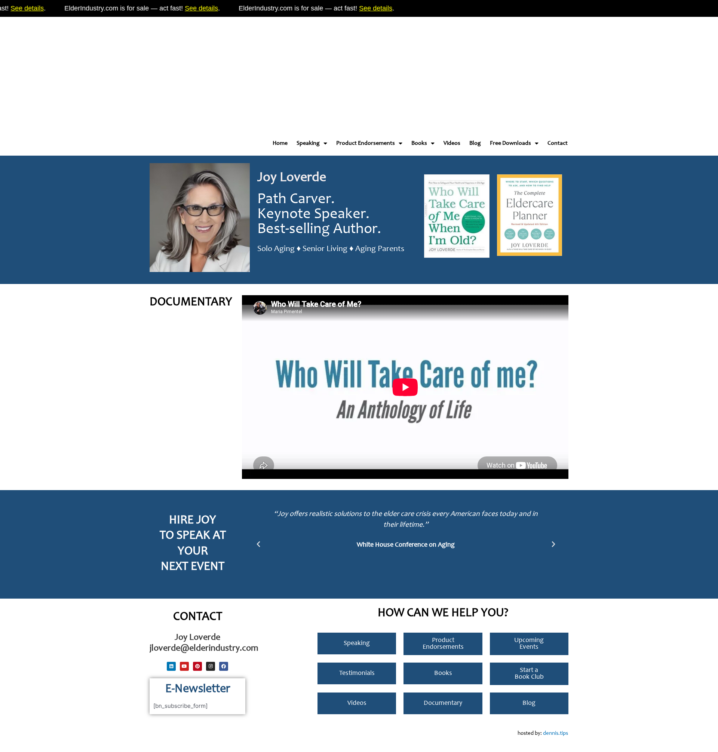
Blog (475, 143)
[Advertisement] (224, 71)
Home (280, 143)
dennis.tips (555, 733)
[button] (258, 544)
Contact (557, 143)
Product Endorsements (365, 143)
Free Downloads (510, 143)
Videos (452, 143)
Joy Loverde (291, 178)
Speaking (308, 143)
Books (419, 143)
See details (188, 8)
